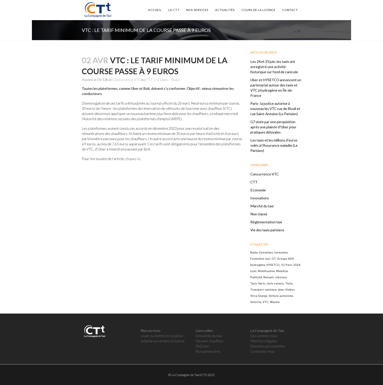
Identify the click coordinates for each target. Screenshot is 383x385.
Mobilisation (266, 271)
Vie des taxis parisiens (267, 230)
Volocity (255, 302)
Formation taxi (260, 258)
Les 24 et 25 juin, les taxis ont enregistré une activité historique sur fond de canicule (274, 66)
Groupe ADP (285, 258)
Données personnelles (267, 346)
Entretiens (266, 252)
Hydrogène (257, 264)
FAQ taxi (202, 346)
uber (281, 289)
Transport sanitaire (263, 289)
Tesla (289, 283)
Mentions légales (263, 341)
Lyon (253, 271)
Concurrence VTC (126, 79)
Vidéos (290, 289)
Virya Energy (258, 295)
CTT (149, 79)
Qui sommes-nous (263, 336)
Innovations (259, 198)
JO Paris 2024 (290, 264)
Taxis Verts (257, 283)
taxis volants (275, 283)
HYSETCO (273, 264)
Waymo (275, 302)
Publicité (256, 277)
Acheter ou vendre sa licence (163, 341)
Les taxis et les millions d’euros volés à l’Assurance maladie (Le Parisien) (274, 145)
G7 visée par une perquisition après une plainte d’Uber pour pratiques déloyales (273, 127)
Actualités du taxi (208, 336)
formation (281, 252)
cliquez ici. (133, 158)
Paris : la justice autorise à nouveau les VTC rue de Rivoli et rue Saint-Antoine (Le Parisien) (275, 108)
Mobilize (282, 271)
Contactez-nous (262, 351)
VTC (265, 302)
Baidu (254, 252)
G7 (274, 258)
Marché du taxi (262, 206)
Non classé (258, 214)
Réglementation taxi (266, 222)
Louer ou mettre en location (162, 336)
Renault (269, 277)
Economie (258, 190)
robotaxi (281, 277)
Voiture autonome (281, 295)
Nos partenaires (208, 351)
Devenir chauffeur (209, 341)
